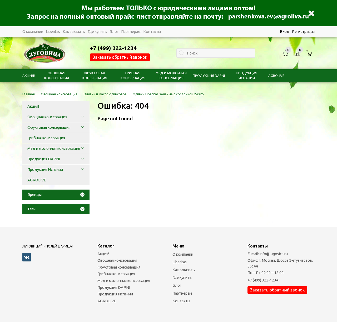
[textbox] (215, 53)
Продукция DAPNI (209, 75)
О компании (32, 31)
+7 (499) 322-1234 (262, 280)
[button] (82, 117)
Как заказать (74, 31)
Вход (284, 31)
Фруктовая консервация (118, 267)
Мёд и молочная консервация (123, 281)
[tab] (56, 195)
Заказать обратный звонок (120, 57)
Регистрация (303, 31)
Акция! (28, 75)
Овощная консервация (59, 94)
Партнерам (131, 31)
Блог (114, 31)
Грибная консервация (116, 274)
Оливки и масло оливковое (105, 94)
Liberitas (53, 31)
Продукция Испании (115, 294)
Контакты (152, 31)
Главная (28, 94)
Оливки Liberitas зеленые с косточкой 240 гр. (169, 94)
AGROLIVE (276, 75)
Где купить (97, 31)
